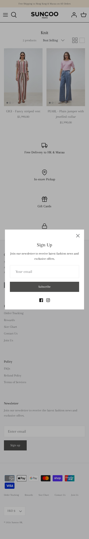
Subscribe (44, 286)
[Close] (77, 235)
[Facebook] (41, 300)
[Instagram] (48, 300)
